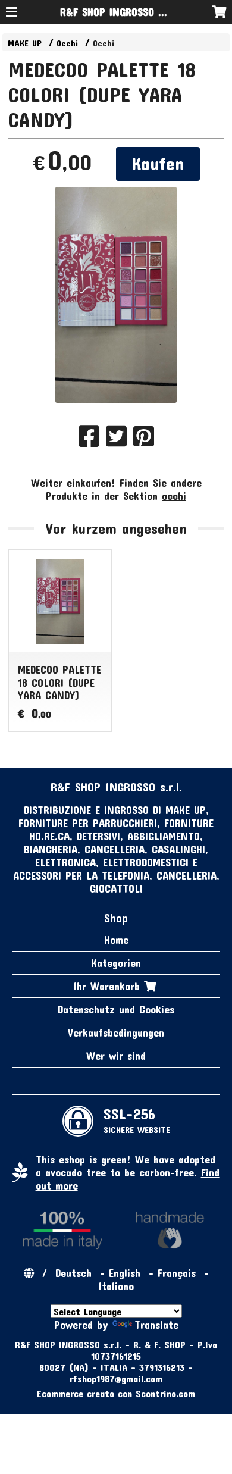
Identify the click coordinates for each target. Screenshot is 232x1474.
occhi (174, 495)
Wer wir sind (116, 1055)
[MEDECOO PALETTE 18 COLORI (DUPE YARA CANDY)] (116, 295)
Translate (156, 1324)
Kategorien (116, 962)
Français (177, 1272)
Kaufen (157, 163)
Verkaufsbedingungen (116, 1032)
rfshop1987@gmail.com (116, 1378)
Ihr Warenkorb (109, 986)
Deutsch (73, 1272)
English (124, 1272)
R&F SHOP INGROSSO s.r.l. (119, 11)
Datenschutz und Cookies (116, 1009)
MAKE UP (25, 43)
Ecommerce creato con (116, 1393)
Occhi (67, 43)
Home (116, 939)
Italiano (116, 1286)
